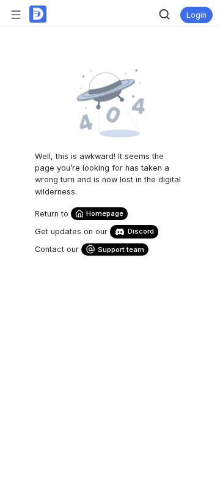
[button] (18, 14)
